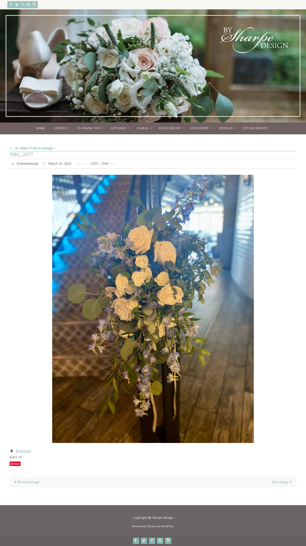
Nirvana (152, 526)
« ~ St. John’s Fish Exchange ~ (33, 148)
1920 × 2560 (99, 163)
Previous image (28, 482)
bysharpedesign (28, 163)
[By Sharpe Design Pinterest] (22, 4)
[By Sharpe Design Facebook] (11, 4)
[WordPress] (34, 4)
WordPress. (167, 526)
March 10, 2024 (59, 163)
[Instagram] (28, 4)
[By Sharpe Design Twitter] (16, 4)
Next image (280, 482)
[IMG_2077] (153, 309)
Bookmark (23, 451)
